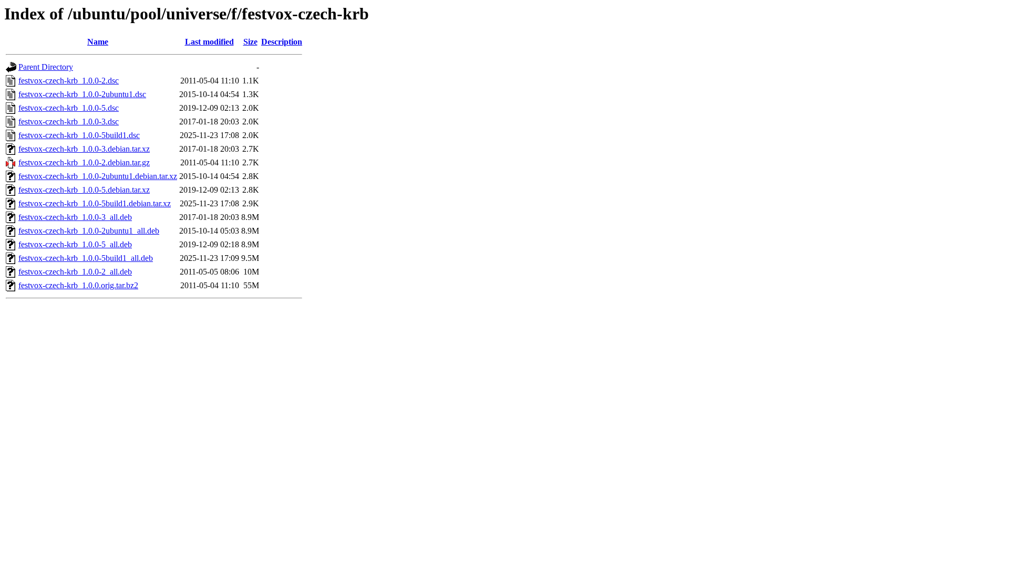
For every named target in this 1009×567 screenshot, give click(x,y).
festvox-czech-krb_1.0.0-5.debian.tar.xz (84, 189)
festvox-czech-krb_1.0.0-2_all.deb (75, 271)
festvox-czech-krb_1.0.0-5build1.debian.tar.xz (94, 203)
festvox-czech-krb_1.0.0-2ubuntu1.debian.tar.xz (97, 176)
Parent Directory (45, 66)
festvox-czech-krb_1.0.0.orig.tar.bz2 (78, 285)
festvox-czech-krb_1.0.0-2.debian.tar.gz (84, 162)
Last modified (209, 41)
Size (250, 41)
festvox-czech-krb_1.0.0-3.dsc (68, 121)
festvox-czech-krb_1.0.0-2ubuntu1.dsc (82, 94)
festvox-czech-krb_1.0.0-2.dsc (68, 80)
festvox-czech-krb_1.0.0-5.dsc (68, 107)
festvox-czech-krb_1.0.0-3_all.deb (75, 217)
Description (281, 41)
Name (97, 41)
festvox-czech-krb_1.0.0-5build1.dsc (79, 135)
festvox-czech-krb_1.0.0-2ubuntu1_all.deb (88, 230)
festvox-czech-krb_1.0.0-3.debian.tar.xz (84, 148)
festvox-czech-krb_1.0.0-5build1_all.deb (85, 258)
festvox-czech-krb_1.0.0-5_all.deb (75, 244)
